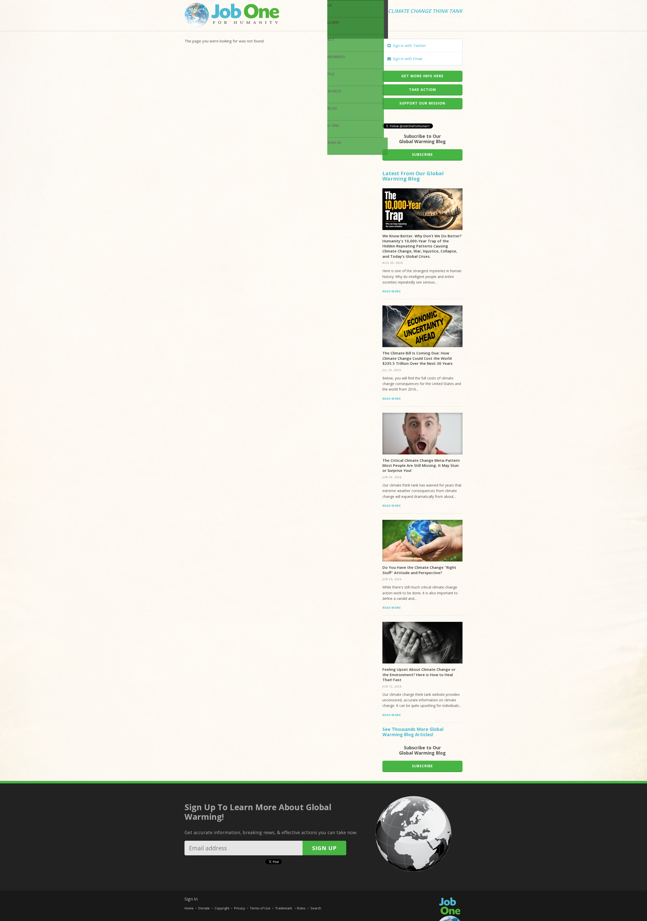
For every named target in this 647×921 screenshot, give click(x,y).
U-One (333, 125)
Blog (332, 108)
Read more (391, 291)
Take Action (422, 89)
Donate (204, 908)
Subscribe (422, 154)
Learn (333, 22)
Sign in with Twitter (409, 45)
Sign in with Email (407, 58)
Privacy (239, 908)
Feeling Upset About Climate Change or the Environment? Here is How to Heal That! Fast (418, 674)
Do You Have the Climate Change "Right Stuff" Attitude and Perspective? (419, 570)
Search (334, 91)
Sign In (334, 142)
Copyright (222, 908)
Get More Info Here (422, 75)
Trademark (284, 908)
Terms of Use (260, 908)
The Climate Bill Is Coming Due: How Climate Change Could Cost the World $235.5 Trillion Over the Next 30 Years (417, 358)
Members (336, 56)
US (329, 5)
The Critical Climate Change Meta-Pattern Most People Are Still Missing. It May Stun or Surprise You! (421, 465)
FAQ (330, 73)
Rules (301, 908)
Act (331, 39)
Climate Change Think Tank (425, 11)
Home (189, 908)
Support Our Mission (422, 103)
